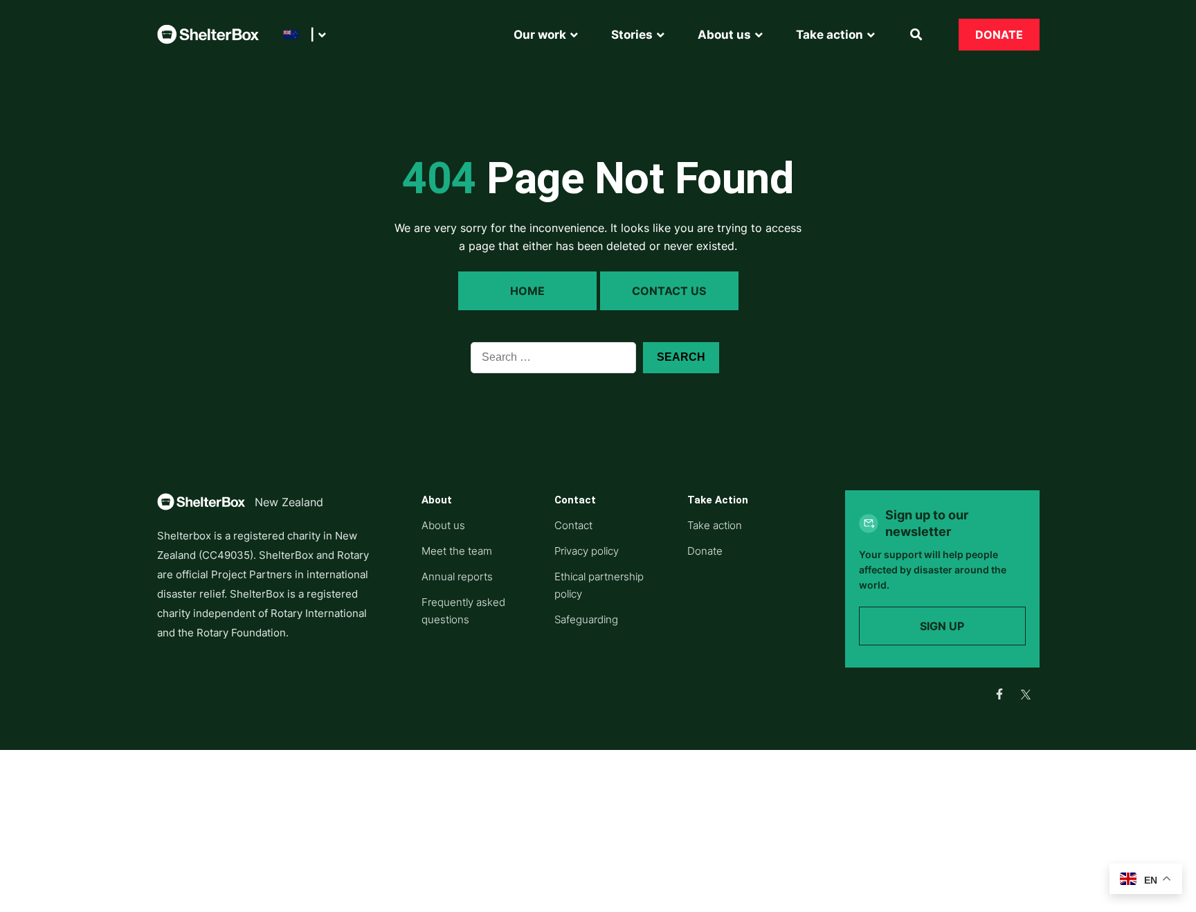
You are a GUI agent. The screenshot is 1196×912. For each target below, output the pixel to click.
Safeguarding (586, 619)
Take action (714, 525)
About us (443, 525)
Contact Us (669, 291)
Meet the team (457, 550)
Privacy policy (586, 550)
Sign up (942, 626)
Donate (999, 35)
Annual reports (457, 576)
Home (527, 291)
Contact (573, 525)
